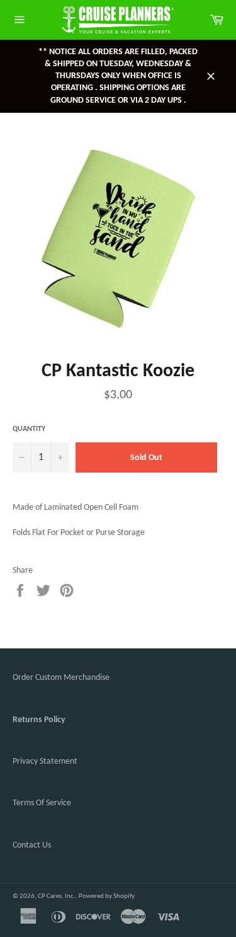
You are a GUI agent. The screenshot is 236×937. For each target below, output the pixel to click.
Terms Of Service (42, 803)
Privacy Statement (45, 761)
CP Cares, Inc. (57, 896)
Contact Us (32, 845)
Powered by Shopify (107, 896)
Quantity (29, 429)
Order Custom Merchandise (61, 677)
